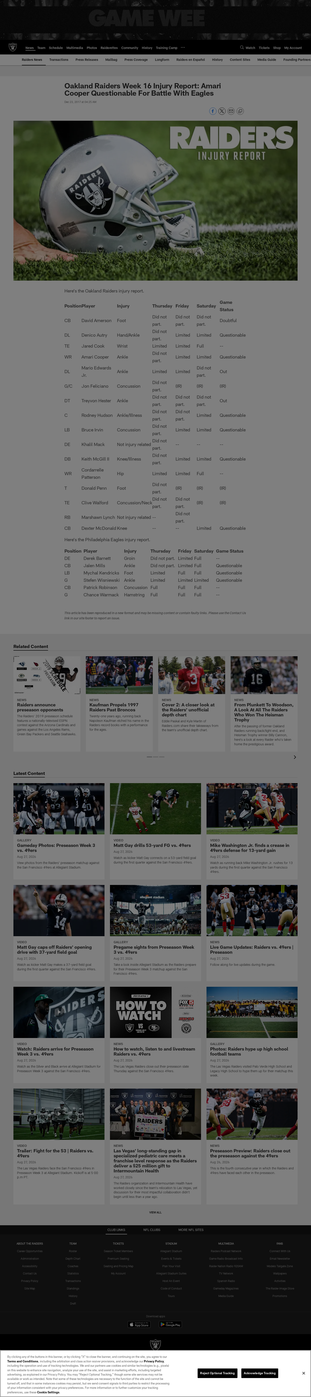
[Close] (304, 1373)
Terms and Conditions (22, 1361)
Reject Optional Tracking (217, 1373)
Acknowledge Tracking (260, 1373)
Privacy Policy (154, 1361)
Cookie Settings (48, 1392)
